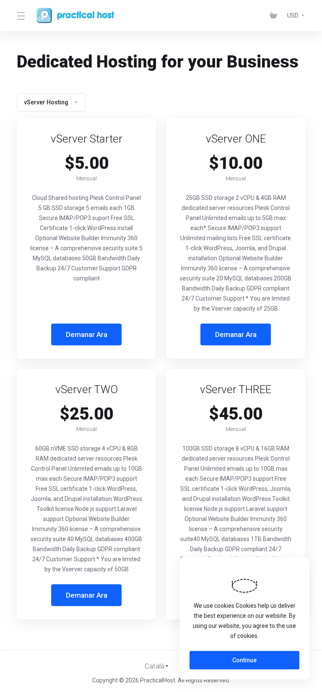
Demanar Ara (86, 334)
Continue (244, 660)
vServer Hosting (46, 102)
